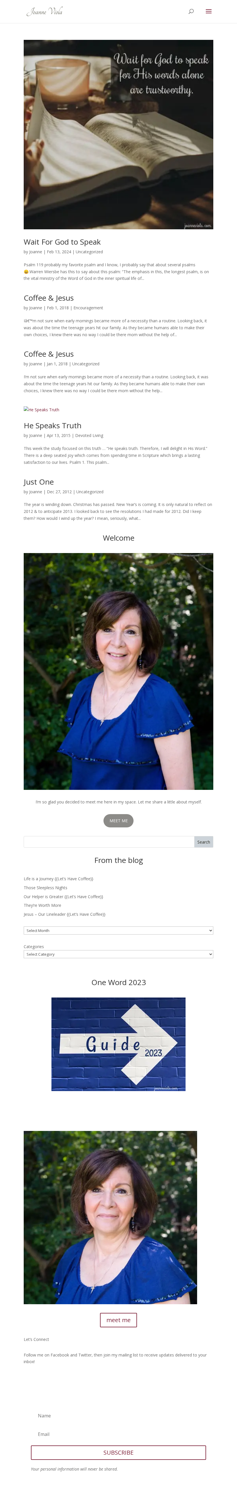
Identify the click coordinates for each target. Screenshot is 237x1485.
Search (203, 842)
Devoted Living (89, 435)
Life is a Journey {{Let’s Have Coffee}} (58, 878)
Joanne (35, 251)
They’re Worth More (42, 905)
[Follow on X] (40, 1378)
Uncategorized (89, 251)
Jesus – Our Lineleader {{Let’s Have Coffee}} (64, 914)
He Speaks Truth (53, 425)
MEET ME (119, 820)
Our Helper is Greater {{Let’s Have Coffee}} (63, 896)
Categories (34, 946)
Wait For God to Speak (62, 242)
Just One (39, 482)
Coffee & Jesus (49, 298)
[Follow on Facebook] (28, 1378)
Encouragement (88, 307)
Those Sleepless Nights (45, 887)
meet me (118, 1320)
